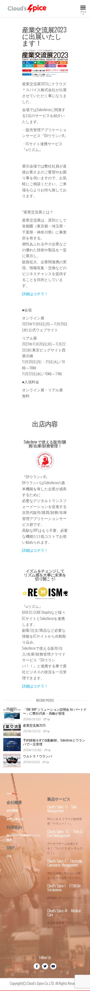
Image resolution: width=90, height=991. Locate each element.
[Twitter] (45, 966)
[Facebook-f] (37, 966)
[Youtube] (53, 966)
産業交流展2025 (34, 725)
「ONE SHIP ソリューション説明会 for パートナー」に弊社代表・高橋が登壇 (55, 711)
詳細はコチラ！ (35, 293)
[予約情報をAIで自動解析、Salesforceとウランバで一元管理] (12, 744)
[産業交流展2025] (12, 729)
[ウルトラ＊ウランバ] (12, 760)
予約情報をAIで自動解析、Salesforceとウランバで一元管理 (54, 742)
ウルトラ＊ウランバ (37, 756)
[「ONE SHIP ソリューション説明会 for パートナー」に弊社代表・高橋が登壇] (12, 713)
